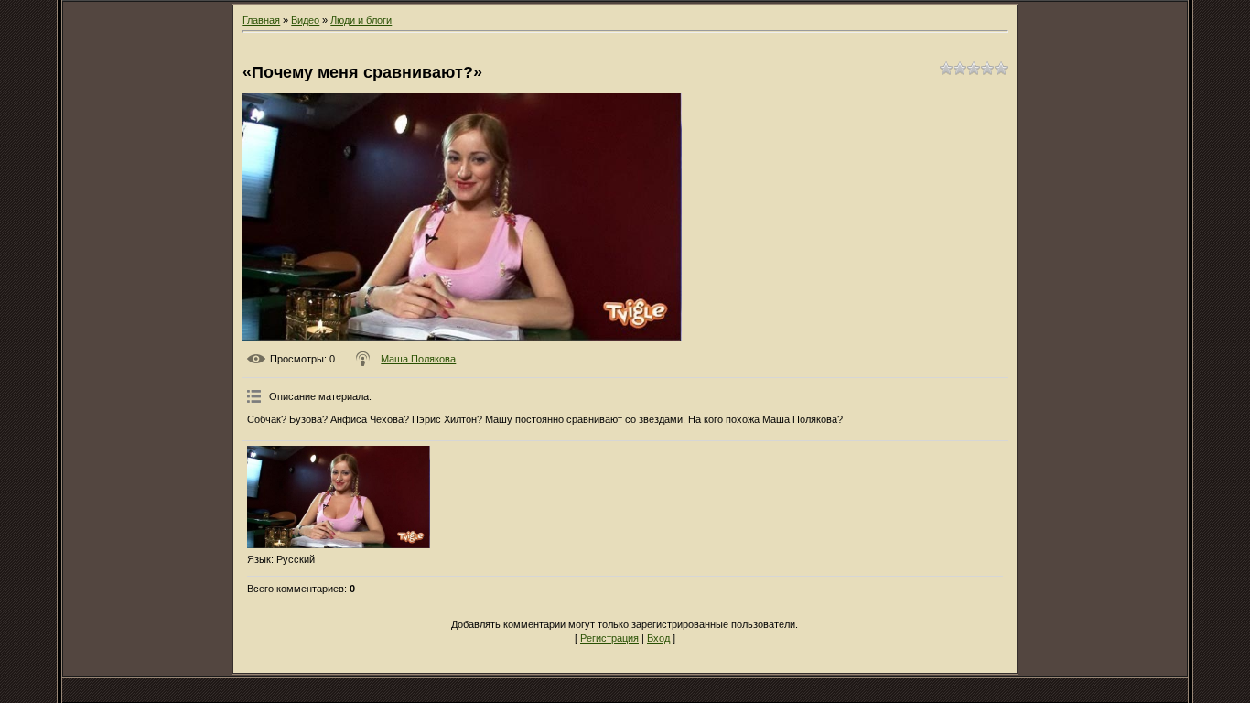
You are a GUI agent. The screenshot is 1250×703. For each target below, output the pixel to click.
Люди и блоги (361, 20)
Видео (305, 20)
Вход (658, 638)
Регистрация (609, 638)
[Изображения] (338, 497)
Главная (261, 20)
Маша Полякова (418, 358)
